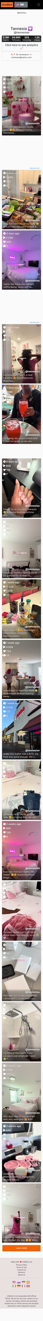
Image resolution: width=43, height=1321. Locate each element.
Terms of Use (21, 1267)
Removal (21, 1272)
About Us (21, 1275)
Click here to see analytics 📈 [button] (21, 46)
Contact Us (21, 1270)
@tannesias (32, 123)
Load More (21, 1248)
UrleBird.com (27, 1262)
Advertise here (34, 168)
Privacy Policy (21, 1265)
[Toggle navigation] (38, 4)
